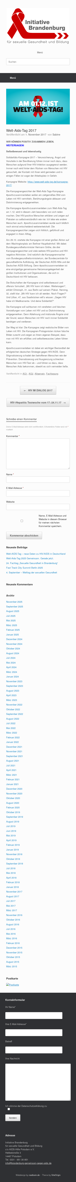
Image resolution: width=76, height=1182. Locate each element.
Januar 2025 (12, 634)
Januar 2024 (12, 676)
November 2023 (14, 681)
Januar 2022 (12, 742)
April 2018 (11, 877)
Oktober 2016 (13, 919)
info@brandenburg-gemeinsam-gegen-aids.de (28, 1163)
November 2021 (14, 751)
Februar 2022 (13, 737)
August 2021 (12, 760)
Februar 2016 (13, 943)
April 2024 (11, 667)
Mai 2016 (11, 933)
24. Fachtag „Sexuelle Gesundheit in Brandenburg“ (32, 563)
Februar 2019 (13, 844)
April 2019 (11, 840)
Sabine (56, 134)
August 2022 (12, 718)
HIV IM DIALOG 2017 (38, 390)
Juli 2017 (10, 901)
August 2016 (12, 924)
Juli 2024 (10, 657)
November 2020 (14, 793)
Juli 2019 (10, 826)
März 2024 (11, 672)
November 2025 (14, 601)
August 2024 (12, 653)
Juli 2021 (10, 765)
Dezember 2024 (14, 639)
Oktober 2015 (13, 957)
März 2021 (11, 774)
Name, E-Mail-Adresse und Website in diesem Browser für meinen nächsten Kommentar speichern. (53, 521)
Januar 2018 (12, 887)
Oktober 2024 (13, 648)
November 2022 (14, 704)
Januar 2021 (12, 784)
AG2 (31, 373)
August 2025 (12, 611)
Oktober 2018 (13, 859)
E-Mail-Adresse (15, 488)
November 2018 (14, 854)
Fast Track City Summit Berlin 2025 (24, 567)
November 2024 (14, 644)
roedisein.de (34, 1175)
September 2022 (14, 714)
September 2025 (14, 606)
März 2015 (11, 966)
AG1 (25, 373)
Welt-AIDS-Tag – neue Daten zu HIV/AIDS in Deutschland (35, 553)
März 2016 (11, 938)
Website (10, 501)
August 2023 (12, 690)
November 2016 (14, 915)
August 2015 (12, 961)
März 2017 (11, 910)
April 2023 (11, 695)
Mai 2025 (11, 620)
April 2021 (11, 770)
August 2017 (12, 896)
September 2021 (14, 756)
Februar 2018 (13, 882)
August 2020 (12, 802)
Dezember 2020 (14, 788)
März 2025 (11, 625)
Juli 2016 (10, 929)
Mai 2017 (11, 905)
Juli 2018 (10, 868)
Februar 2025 (13, 629)
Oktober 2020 (13, 798)
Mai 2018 (11, 873)
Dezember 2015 (14, 947)
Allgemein (40, 373)
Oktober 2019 (13, 812)
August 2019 (12, 821)
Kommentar (13, 436)
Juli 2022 (10, 723)
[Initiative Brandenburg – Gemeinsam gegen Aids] (38, 26)
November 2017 (14, 891)
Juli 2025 (10, 615)
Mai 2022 (11, 728)
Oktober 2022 (13, 709)
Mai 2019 (11, 835)
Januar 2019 (12, 849)
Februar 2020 (13, 807)
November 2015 (14, 952)
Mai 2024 (11, 662)
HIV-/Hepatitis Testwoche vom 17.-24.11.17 (38, 402)
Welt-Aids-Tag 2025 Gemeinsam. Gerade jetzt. (30, 558)
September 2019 (14, 816)
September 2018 (14, 863)
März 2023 (11, 700)
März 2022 (11, 732)
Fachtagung (52, 373)
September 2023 (14, 686)
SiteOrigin (55, 1175)
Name (10, 474)
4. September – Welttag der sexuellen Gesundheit (31, 572)
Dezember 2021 (14, 746)
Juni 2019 (11, 831)
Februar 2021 (13, 779)
